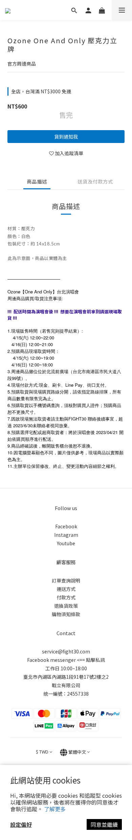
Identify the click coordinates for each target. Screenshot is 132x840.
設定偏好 (21, 824)
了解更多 (55, 809)
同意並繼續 (104, 824)
